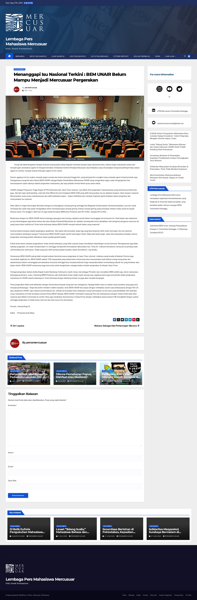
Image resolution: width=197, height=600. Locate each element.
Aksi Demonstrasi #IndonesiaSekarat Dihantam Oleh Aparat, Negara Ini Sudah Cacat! (167, 177)
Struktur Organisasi (165, 595)
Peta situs (153, 595)
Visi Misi (188, 595)
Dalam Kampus (15, 526)
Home (124, 595)
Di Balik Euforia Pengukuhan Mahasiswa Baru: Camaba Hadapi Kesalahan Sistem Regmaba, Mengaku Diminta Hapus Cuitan (169, 135)
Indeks (138, 595)
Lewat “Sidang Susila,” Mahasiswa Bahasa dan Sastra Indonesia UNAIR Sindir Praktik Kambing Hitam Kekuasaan (168, 147)
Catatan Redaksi (99, 56)
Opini (157, 56)
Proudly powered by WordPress (16, 595)
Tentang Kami (178, 595)
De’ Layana (18, 326)
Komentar (12, 405)
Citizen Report (121, 56)
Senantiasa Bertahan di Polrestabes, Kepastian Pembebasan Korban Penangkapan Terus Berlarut (169, 158)
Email (11, 467)
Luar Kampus (58, 56)
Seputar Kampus (38, 56)
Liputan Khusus (78, 56)
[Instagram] (159, 89)
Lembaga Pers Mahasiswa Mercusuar (40, 579)
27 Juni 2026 (110, 536)
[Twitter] (179, 89)
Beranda (20, 56)
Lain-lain (170, 56)
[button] (185, 56)
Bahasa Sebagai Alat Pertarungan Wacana (115, 326)
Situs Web (12, 481)
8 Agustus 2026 (18, 536)
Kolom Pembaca (142, 56)
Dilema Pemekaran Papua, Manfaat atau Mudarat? (74, 376)
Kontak (145, 595)
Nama (11, 453)
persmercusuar (31, 88)
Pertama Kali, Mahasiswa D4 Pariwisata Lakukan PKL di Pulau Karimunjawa (29, 377)
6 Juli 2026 (62, 536)
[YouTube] (169, 89)
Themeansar (45, 595)
